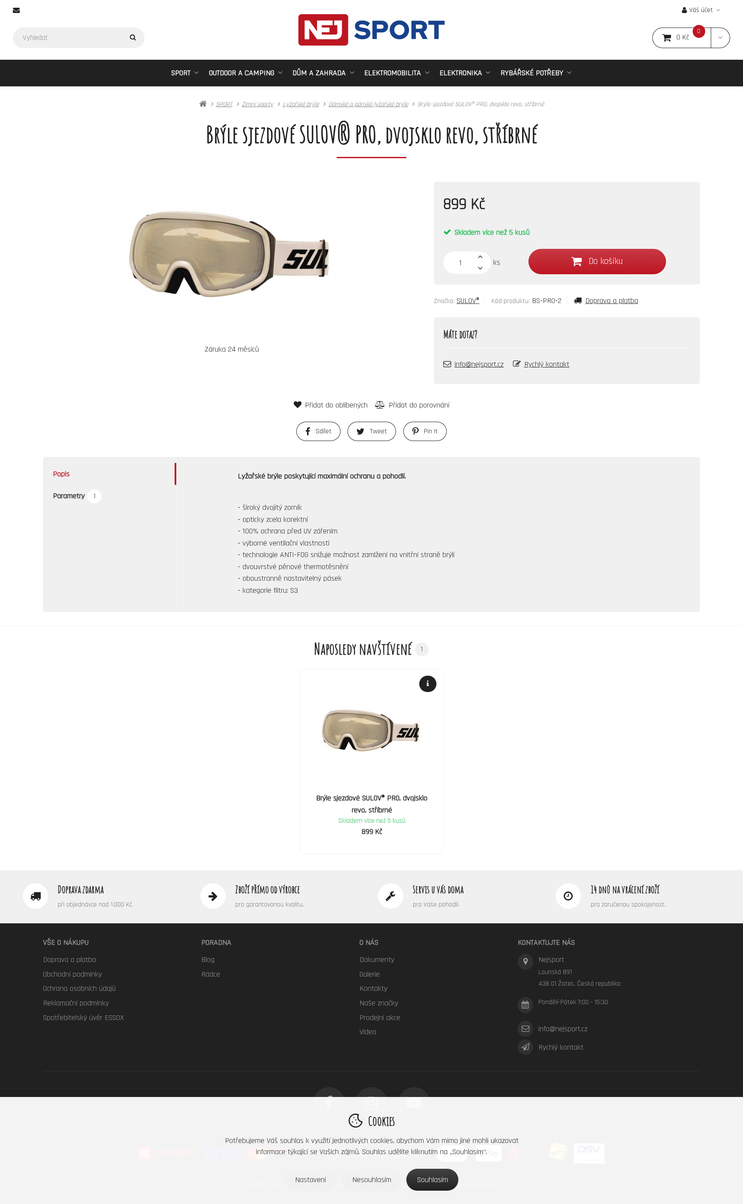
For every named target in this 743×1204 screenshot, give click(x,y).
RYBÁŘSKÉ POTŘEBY (531, 73)
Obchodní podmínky (72, 974)
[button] (720, 38)
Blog (208, 960)
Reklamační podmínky (76, 1003)
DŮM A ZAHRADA (319, 73)
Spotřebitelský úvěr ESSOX (83, 1018)
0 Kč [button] (693, 38)
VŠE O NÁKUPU (66, 942)
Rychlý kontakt (546, 364)
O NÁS (368, 942)
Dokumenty (376, 960)
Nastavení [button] (310, 1180)
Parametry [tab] (74, 496)
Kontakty (373, 988)
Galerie (369, 974)
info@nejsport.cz (479, 364)
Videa (367, 1032)
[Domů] (371, 30)
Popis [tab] (61, 473)
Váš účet (701, 10)
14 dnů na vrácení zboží (625, 889)
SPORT (180, 73)
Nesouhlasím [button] (371, 1180)
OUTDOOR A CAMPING (241, 73)
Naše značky (378, 1003)
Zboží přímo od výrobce (267, 889)
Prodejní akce (379, 1018)
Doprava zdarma (81, 889)
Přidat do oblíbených (336, 405)
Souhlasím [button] (432, 1180)
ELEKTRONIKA (460, 73)
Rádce (210, 974)
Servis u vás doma (438, 889)
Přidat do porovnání (419, 405)
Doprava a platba (611, 301)
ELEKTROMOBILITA (392, 73)
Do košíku (606, 261)
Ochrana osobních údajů (79, 988)
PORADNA (216, 942)
